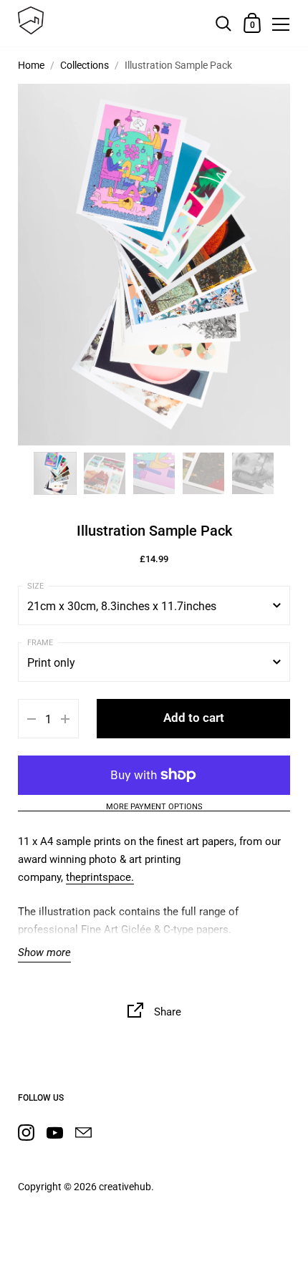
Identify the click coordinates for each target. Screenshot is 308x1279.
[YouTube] (54, 1133)
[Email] (83, 1133)
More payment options (154, 807)
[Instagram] (25, 1133)
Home (31, 65)
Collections (84, 65)
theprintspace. (100, 877)
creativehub (125, 1186)
